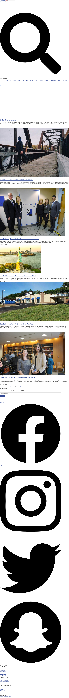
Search (1, 12)
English (8, 0)
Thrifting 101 (31, 82)
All (2, 80)
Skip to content (3, 0)
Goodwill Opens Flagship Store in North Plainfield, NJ (17, 324)
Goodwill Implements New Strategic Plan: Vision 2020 (18, 276)
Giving (19, 80)
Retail (59, 80)
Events (14, 80)
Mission (31, 80)
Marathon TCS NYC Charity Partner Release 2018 (16, 180)
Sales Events (64, 80)
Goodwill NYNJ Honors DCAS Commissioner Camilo (17, 377)
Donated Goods (8, 80)
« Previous (2, 386)
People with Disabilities (44, 80)
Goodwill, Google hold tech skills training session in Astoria (19, 239)
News (36, 80)
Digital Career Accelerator (8, 120)
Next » (23, 386)
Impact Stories (25, 80)
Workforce (38, 82)
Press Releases (53, 80)
